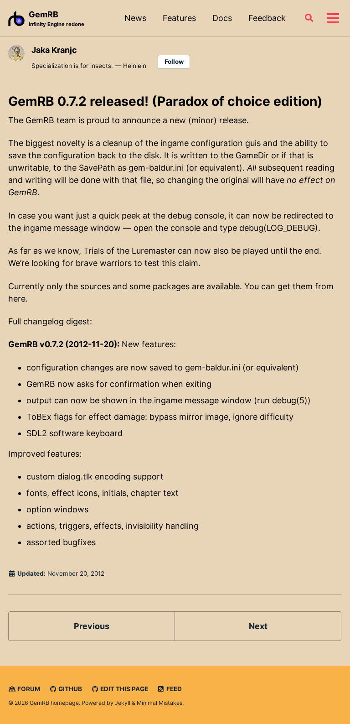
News (135, 18)
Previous (91, 626)
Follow (174, 61)
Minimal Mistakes (159, 702)
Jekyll (122, 702)
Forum (28, 689)
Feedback (267, 18)
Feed (173, 689)
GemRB (56, 18)
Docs (222, 18)
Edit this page (123, 689)
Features (179, 18)
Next (258, 626)
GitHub (69, 689)
